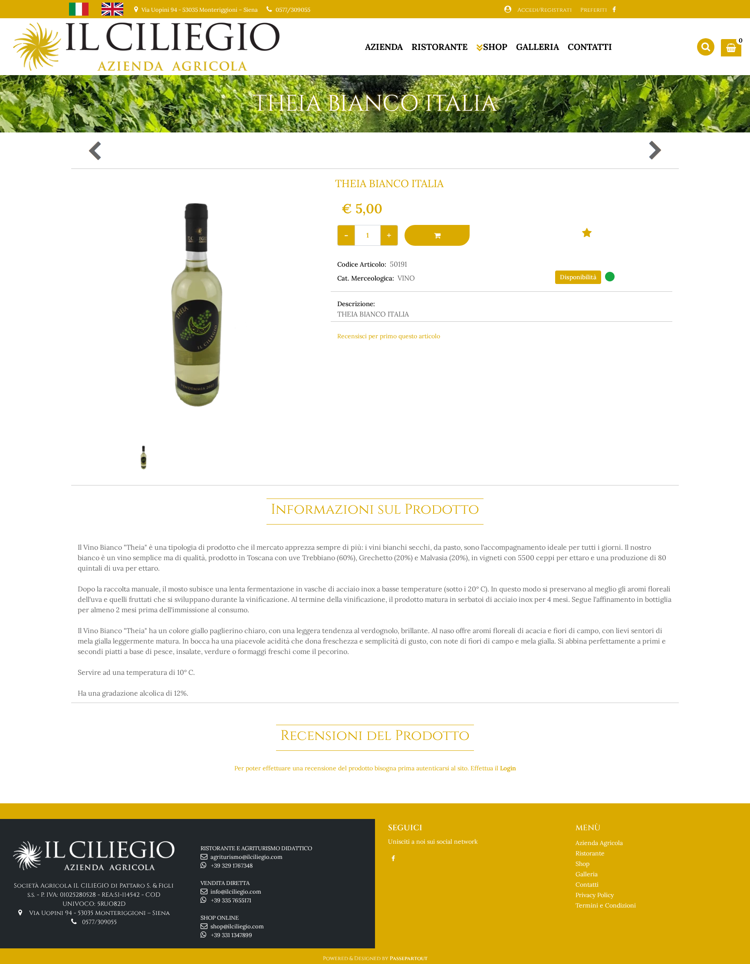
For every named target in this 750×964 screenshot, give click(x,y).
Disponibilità (578, 277)
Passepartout (409, 958)
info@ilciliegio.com (236, 891)
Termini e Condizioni (606, 905)
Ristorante (590, 853)
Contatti (587, 884)
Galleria (587, 874)
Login (508, 768)
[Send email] (626, 354)
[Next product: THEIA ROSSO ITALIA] (654, 150)
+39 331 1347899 (231, 935)
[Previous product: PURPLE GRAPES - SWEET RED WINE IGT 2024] (96, 150)
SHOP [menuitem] (495, 46)
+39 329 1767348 (232, 865)
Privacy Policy (595, 895)
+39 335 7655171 (231, 900)
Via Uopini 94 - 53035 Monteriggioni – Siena (99, 913)
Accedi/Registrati (544, 10)
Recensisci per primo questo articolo (388, 336)
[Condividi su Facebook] (471, 354)
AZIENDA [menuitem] (384, 46)
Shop (582, 864)
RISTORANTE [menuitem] (439, 46)
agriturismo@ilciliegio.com (247, 857)
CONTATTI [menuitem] (590, 46)
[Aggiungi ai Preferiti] (587, 232)
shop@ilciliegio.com (237, 926)
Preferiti (593, 10)
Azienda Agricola (599, 843)
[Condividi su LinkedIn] (548, 354)
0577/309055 (293, 9)
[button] (198, 307)
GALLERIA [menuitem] (537, 46)
